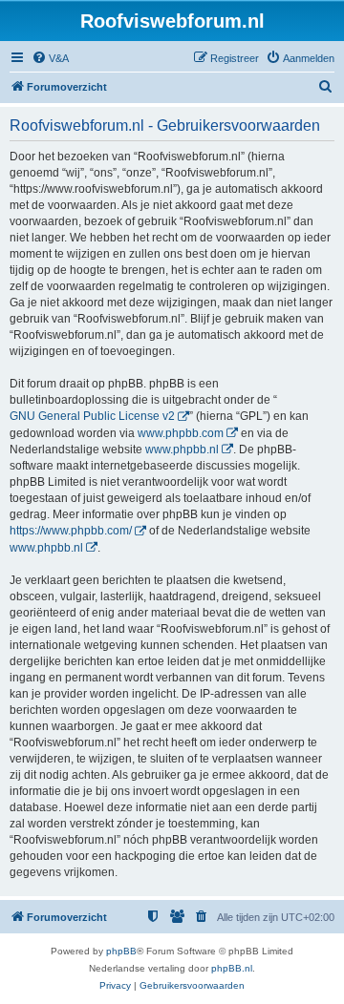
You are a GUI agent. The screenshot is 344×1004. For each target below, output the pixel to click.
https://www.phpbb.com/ (71, 530)
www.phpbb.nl (182, 449)
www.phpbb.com (181, 433)
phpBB (121, 951)
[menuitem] (50, 58)
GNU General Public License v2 (92, 416)
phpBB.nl (231, 968)
